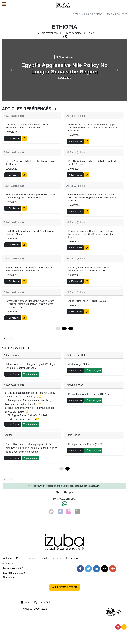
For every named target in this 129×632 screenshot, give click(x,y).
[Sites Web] (5, 479)
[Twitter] (88, 568)
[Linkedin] (96, 568)
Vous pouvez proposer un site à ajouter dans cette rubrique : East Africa (65, 485)
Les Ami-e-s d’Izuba (14, 572)
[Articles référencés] (5, 338)
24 (70, 328)
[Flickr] (104, 568)
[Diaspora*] (51, 511)
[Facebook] (60, 511)
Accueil (77, 14)
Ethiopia (67, 492)
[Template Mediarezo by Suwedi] (111, 611)
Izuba (29, 608)
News (99, 14)
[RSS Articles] (66, 36)
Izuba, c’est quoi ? (13, 568)
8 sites (90, 33)
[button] (11, 70)
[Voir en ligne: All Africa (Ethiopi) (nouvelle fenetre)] (24, 138)
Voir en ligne (31, 374)
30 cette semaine (72, 33)
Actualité (8, 558)
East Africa (121, 14)
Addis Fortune (12, 355)
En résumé (14, 138)
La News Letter (66, 587)
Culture (20, 558)
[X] (78, 511)
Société (31, 558)
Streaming (9, 577)
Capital (8, 435)
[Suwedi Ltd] (118, 611)
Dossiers (56, 558)
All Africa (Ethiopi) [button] (64, 57)
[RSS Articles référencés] (63, 36)
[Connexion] (118, 627)
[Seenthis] (69, 511)
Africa (109, 14)
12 (64, 328)
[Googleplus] (112, 568)
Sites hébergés (72, 558)
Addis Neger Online (77, 355)
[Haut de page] (124, 627)
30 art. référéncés (48, 33)
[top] (11, 338)
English (88, 14)
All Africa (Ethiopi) (14, 116)
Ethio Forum (73, 435)
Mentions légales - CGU (36, 602)
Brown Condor (74, 385)
